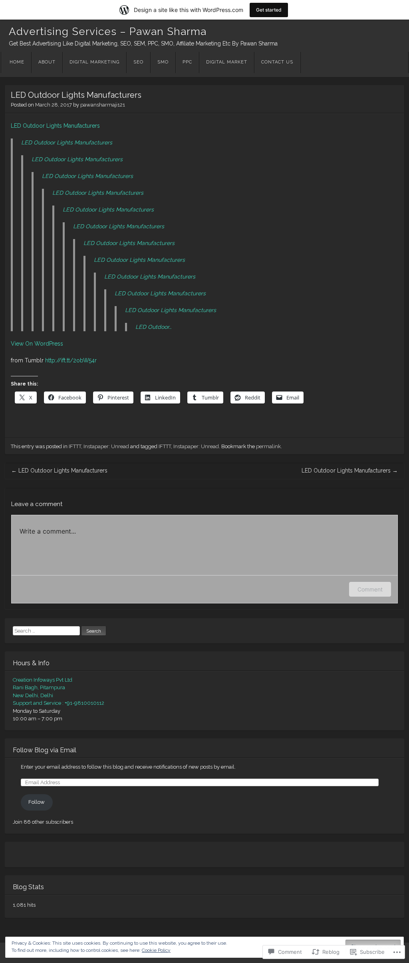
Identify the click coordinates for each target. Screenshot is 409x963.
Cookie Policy (156, 950)
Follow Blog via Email (44, 750)
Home (17, 62)
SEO (138, 62)
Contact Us (277, 62)
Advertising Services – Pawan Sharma (107, 32)
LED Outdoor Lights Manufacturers (55, 126)
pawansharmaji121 (102, 105)
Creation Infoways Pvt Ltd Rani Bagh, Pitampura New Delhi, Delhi (42, 687)
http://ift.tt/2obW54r (71, 360)
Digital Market (226, 62)
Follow (36, 802)
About (47, 62)
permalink (268, 446)
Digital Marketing (94, 62)
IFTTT (75, 446)
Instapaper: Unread (106, 446)
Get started (269, 10)
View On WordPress (37, 343)
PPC (187, 62)
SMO (163, 62)
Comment (370, 589)
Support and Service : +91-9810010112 (58, 703)
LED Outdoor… (153, 327)
